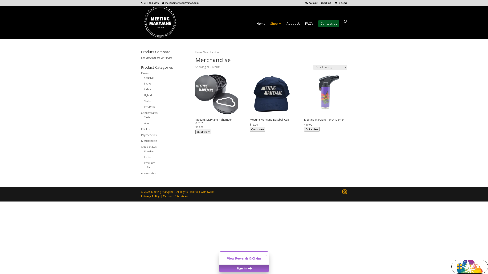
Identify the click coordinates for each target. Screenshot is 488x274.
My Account (311, 3)
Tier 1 (150, 167)
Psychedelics (149, 135)
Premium (149, 163)
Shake (147, 101)
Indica (147, 89)
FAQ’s (309, 24)
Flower (145, 73)
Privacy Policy (150, 196)
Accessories (148, 173)
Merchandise (149, 141)
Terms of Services (175, 196)
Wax (146, 123)
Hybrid (148, 95)
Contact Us (329, 24)
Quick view (203, 132)
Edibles (145, 129)
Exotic (147, 157)
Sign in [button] (242, 268)
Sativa (147, 83)
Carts (147, 117)
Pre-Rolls (149, 107)
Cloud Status (149, 146)
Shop (274, 24)
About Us (293, 24)
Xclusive (149, 78)
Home (261, 24)
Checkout (326, 3)
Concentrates (149, 113)
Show (470, 266)
